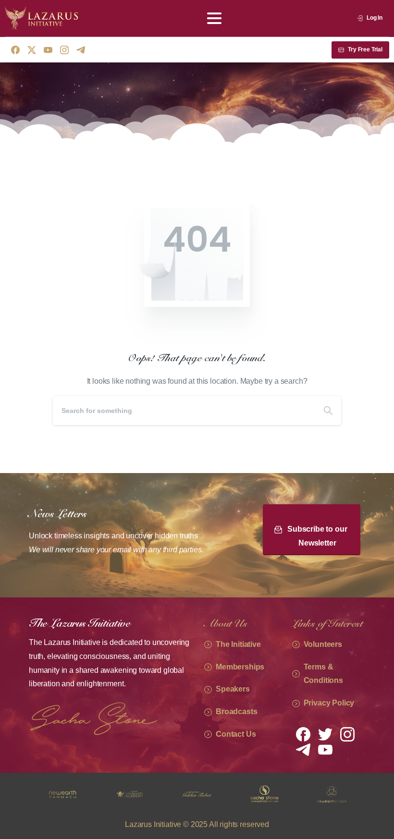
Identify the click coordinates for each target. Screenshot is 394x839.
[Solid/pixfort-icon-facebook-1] (303, 734)
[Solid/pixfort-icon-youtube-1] (325, 749)
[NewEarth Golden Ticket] (155, 794)
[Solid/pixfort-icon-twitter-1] (325, 734)
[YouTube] (48, 50)
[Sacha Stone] (222, 794)
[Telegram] (81, 50)
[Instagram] (64, 50)
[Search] (328, 410)
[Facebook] (15, 50)
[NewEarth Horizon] (289, 794)
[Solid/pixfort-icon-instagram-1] (347, 734)
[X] (32, 50)
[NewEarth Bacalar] (357, 794)
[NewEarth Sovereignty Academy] (88, 794)
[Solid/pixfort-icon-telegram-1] (303, 749)
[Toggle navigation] (214, 18)
